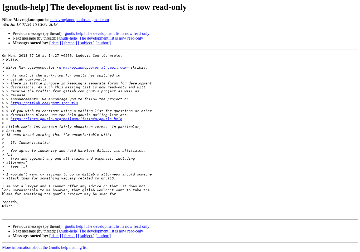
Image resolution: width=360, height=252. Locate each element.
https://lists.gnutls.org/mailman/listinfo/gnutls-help (66, 119)
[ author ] (103, 43)
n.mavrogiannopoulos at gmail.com (79, 19)
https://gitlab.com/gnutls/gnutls (44, 103)
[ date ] (55, 43)
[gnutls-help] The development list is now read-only (106, 33)
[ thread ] (69, 43)
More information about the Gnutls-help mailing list (44, 247)
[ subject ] (86, 43)
